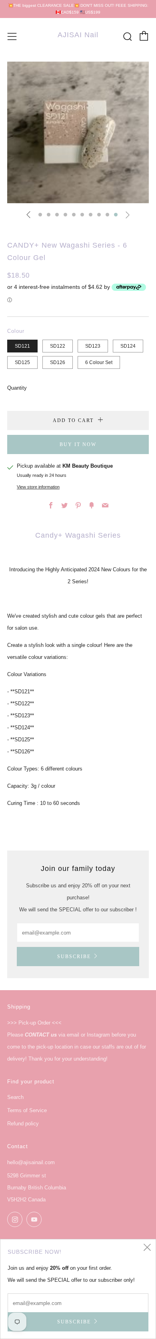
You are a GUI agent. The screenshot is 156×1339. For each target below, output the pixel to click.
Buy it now (78, 444)
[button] (40, 214)
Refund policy (23, 1124)
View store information (38, 486)
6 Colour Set (98, 362)
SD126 (57, 362)
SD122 (57, 345)
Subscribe (74, 956)
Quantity (17, 388)
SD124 (128, 345)
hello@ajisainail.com (31, 1162)
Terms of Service (27, 1110)
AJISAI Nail (78, 35)
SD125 (22, 362)
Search (15, 1097)
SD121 (22, 345)
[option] (78, 132)
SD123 (92, 345)
